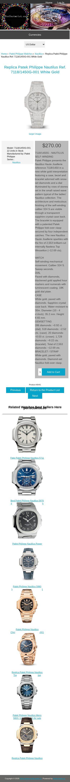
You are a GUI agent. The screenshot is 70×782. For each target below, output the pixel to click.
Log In (60, 2)
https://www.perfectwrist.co (31, 778)
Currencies (35, 34)
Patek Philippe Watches (20, 54)
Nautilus (39, 54)
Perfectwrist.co (59, 778)
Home (49, 2)
